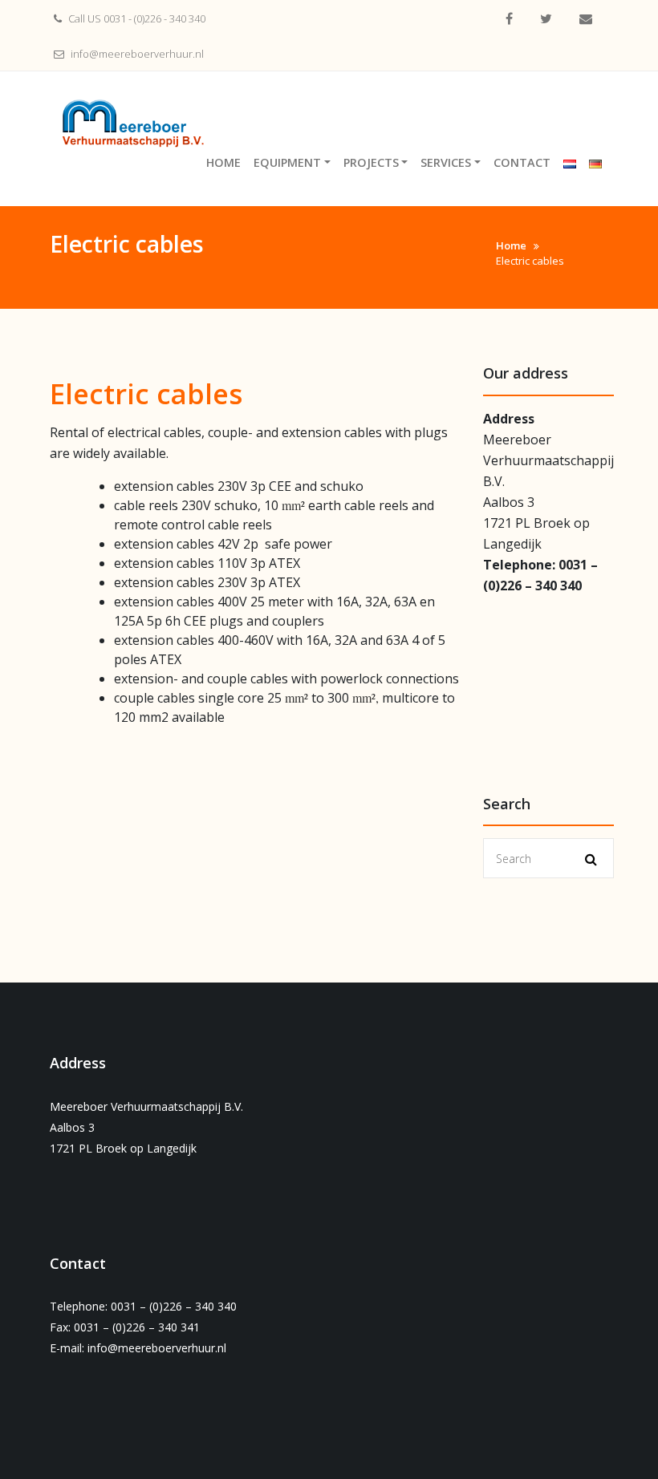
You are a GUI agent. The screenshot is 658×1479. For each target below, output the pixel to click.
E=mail (585, 19)
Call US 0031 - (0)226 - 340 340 (135, 18)
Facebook (509, 19)
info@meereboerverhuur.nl (136, 54)
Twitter (546, 19)
